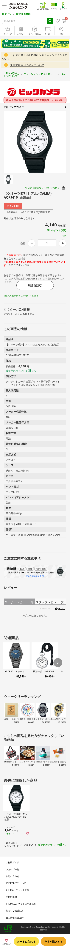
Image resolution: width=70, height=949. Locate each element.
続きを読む (35, 285)
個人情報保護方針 (15, 917)
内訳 (64, 236)
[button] (58, 662)
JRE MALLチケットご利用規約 (21, 904)
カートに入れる (26, 941)
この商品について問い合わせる (43, 188)
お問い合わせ (12, 876)
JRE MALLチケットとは (17, 890)
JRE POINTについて (16, 883)
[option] (35, 142)
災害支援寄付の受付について (27, 65)
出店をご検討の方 (15, 910)
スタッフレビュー (51, 602)
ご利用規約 (11, 897)
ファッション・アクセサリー (40, 74)
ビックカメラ (16, 106)
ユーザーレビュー (19, 602)
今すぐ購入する (53, 941)
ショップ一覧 (12, 869)
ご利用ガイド (12, 862)
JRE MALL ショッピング (11, 74)
